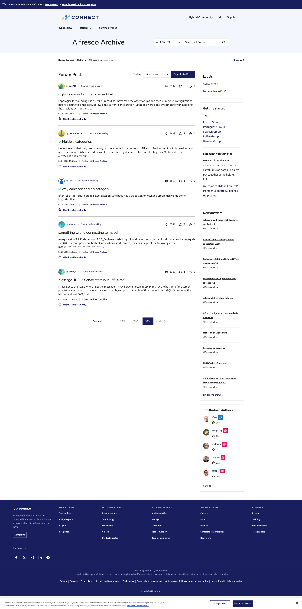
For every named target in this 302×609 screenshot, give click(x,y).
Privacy (63, 581)
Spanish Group (212, 132)
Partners (204, 525)
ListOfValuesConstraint (215, 363)
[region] (151, 603)
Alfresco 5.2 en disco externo (218, 298)
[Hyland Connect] (80, 17)
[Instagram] (32, 557)
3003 (135, 321)
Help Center (210, 196)
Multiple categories (77, 141)
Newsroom (205, 538)
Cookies (74, 581)
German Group (212, 141)
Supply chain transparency (149, 581)
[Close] (296, 602)
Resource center (109, 513)
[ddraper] (215, 475)
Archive (206, 84)
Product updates (110, 538)
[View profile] (61, 86)
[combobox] (206, 42)
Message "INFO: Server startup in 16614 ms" (91, 280)
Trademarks (128, 581)
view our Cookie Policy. (138, 605)
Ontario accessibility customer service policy (186, 581)
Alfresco (93, 60)
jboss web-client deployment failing (89, 94)
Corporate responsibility (212, 531)
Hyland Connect (66, 60)
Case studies (65, 513)
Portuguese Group (214, 127)
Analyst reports (66, 519)
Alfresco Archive (99, 113)
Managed (156, 519)
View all (207, 486)
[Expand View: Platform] (90, 28)
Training (256, 519)
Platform (81, 60)
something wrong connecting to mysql (88, 232)
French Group (211, 122)
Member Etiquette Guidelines (220, 191)
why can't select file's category (85, 189)
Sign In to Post (183, 74)
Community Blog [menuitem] (108, 28)
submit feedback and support (79, 4)
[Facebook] (16, 557)
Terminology (108, 519)
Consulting (157, 525)
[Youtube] (48, 557)
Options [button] (238, 60)
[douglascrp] (216, 434)
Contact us (19, 534)
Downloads (107, 525)
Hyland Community (201, 17)
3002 (122, 321)
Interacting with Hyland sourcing (226, 581)
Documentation (259, 525)
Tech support (258, 531)
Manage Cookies (220, 603)
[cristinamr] (216, 448)
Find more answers (213, 395)
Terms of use (87, 581)
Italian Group (211, 136)
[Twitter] (24, 557)
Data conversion (159, 531)
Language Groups (211, 91)
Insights (62, 525)
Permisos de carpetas (214, 348)
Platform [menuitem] (83, 28)
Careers (204, 513)
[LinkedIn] (40, 557)
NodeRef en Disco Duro (215, 332)
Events (255, 513)
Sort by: (137, 74)
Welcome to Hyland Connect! (220, 186)
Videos (105, 531)
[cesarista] (215, 461)
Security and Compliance (108, 581)
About (203, 519)
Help (219, 17)
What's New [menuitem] (65, 28)
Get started (51, 4)
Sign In (231, 17)
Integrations (64, 531)
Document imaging (161, 538)
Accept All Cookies (242, 603)
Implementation (159, 513)
